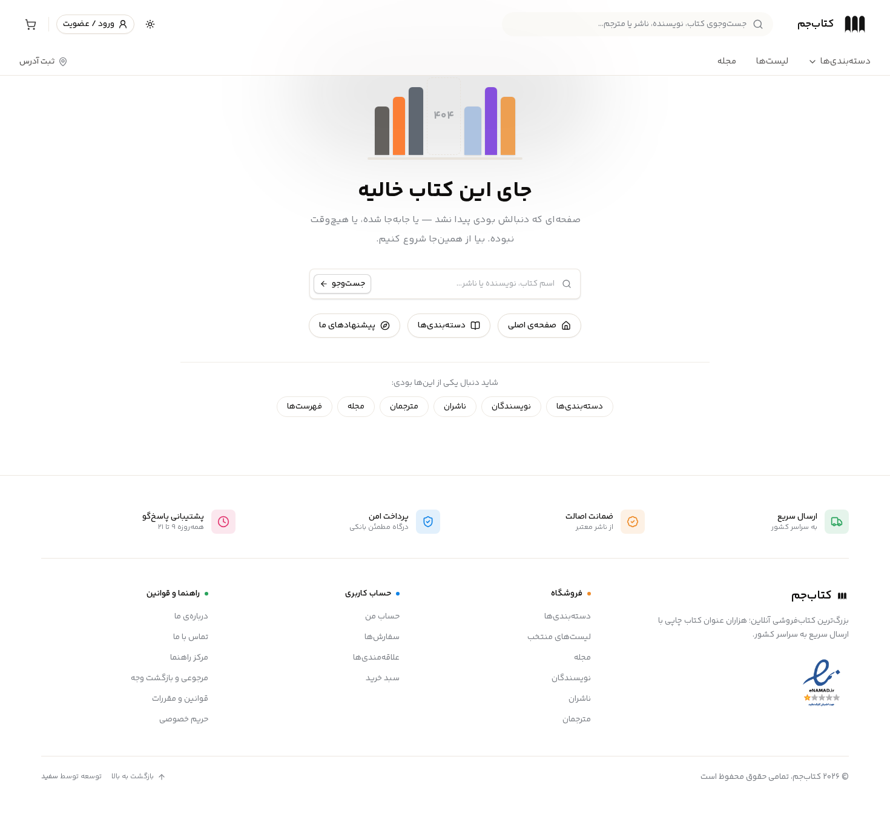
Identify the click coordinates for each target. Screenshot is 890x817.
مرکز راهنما (189, 658)
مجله (726, 61)
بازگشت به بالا (132, 777)
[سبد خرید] (30, 24)
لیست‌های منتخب (559, 637)
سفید (49, 777)
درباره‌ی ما (191, 617)
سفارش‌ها (382, 637)
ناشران (455, 406)
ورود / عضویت (88, 24)
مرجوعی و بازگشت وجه (169, 678)
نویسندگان (511, 406)
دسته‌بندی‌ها (845, 61)
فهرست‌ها (304, 406)
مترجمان (404, 406)
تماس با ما (190, 637)
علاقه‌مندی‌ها (376, 658)
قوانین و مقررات (180, 699)
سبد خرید (383, 678)
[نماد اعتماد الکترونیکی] (821, 683)
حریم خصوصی (183, 720)
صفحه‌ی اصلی (532, 325)
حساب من (382, 617)
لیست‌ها (772, 61)
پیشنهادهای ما (347, 325)
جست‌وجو (348, 283)
